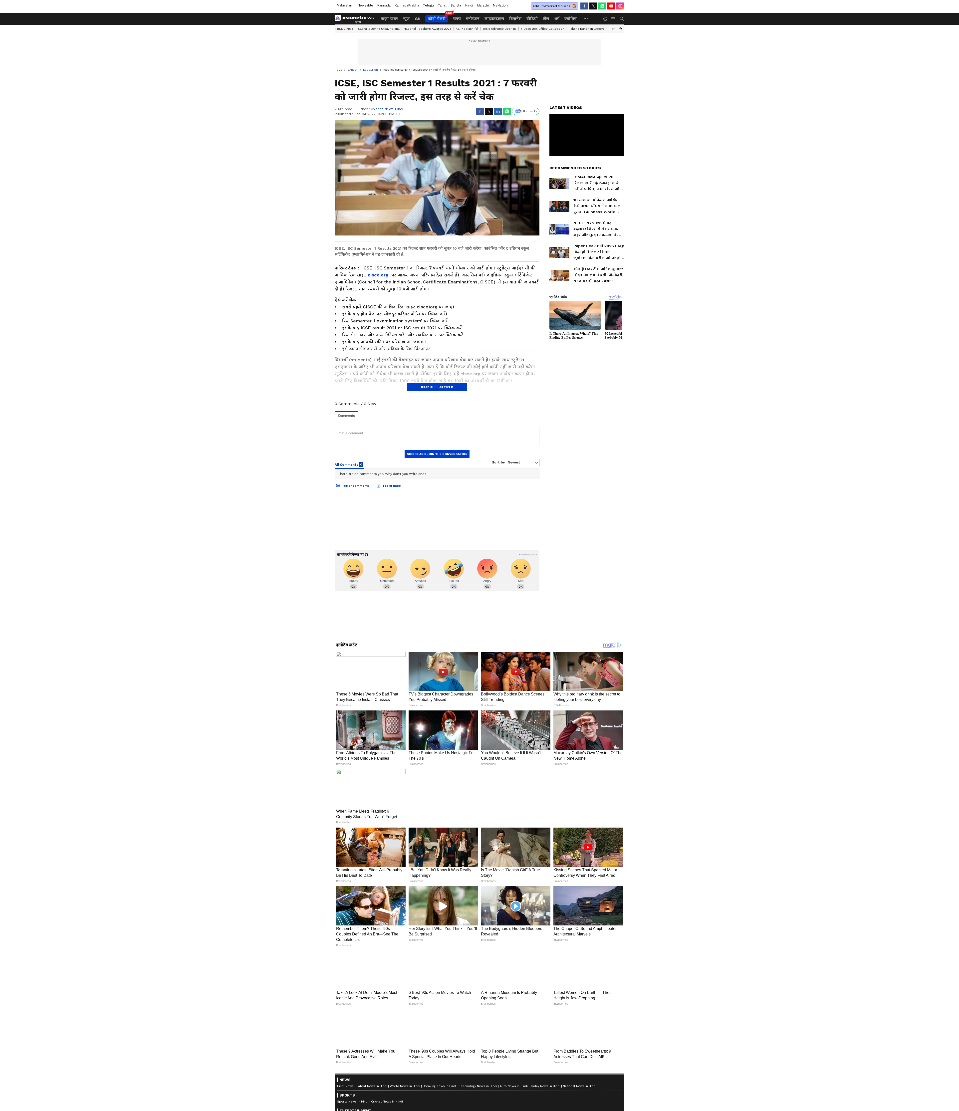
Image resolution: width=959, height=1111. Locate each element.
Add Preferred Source (551, 6)
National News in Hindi (579, 1086)
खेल (546, 18)
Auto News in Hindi (514, 1086)
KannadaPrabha (407, 5)
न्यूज (406, 18)
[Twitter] (593, 5)
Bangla (456, 5)
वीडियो (532, 18)
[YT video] (611, 5)
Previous (613, 28)
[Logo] (356, 18)
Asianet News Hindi (387, 109)
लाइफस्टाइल (494, 18)
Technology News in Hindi (478, 1086)
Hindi (469, 5)
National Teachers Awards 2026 (428, 28)
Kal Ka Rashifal (467, 28)
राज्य (457, 18)
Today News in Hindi (545, 1086)
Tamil (442, 5)
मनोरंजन (473, 18)
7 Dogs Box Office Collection (542, 28)
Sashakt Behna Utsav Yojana (379, 28)
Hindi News (345, 1086)
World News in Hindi (405, 1086)
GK (417, 18)
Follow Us (530, 111)
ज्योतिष (570, 18)
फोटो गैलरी (437, 18)
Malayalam (345, 5)
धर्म (556, 18)
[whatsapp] (602, 5)
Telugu (428, 5)
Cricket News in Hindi (387, 1101)
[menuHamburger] (613, 19)
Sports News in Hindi (352, 1101)
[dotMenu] (586, 18)
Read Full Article (437, 387)
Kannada (384, 5)
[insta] (620, 5)
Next (620, 28)
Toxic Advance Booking (499, 28)
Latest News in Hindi (371, 1086)
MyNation (500, 5)
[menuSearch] (622, 19)
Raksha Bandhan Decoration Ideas (594, 28)
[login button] (606, 18)
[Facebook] (584, 5)
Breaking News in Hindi (440, 1086)
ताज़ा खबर (389, 18)
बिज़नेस (515, 18)
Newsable (365, 5)
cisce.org (378, 274)
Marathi (483, 5)
